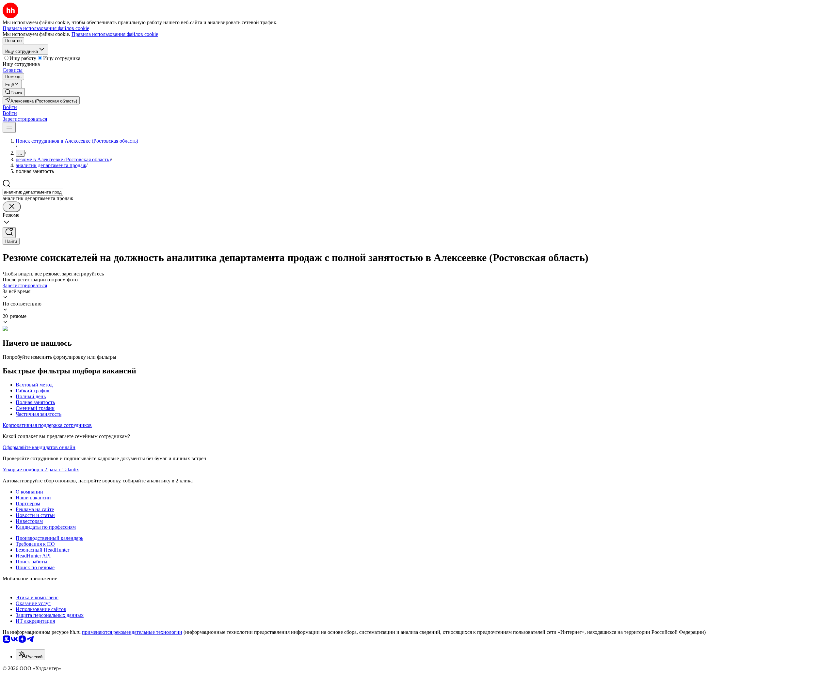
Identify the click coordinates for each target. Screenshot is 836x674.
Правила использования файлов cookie (115, 34)
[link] (14, 92)
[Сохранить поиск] (9, 232)
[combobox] (33, 192)
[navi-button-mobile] (9, 127)
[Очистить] (12, 206)
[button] (10, 107)
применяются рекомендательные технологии (132, 632)
